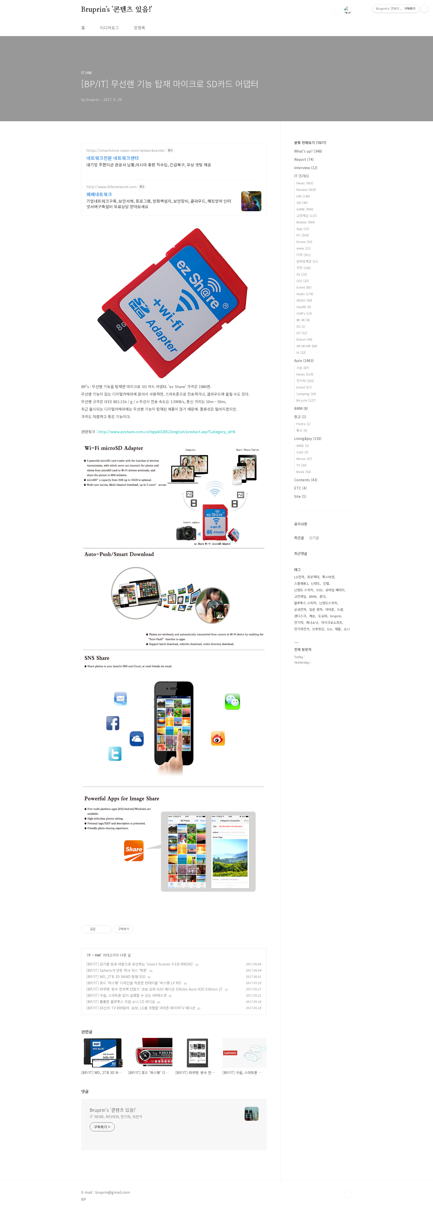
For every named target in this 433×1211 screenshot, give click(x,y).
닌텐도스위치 (328, 602)
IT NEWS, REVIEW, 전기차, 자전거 (116, 1116)
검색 (336, 10)
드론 (340, 609)
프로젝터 (313, 576)
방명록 (139, 28)
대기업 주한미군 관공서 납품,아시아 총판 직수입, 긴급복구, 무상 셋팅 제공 (148, 164)
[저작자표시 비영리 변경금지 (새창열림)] (140, 929)
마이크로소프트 (331, 622)
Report (304, 159)
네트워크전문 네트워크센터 (112, 158)
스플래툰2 (301, 583)
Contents (305, 479)
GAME (304, 209)
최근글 (299, 537)
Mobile (305, 222)
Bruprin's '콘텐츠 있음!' (116, 9)
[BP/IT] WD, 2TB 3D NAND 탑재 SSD (116, 976)
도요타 (322, 616)
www (303, 248)
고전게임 (306, 215)
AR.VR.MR (306, 345)
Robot (304, 339)
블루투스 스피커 (305, 602)
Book (303, 471)
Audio (304, 293)
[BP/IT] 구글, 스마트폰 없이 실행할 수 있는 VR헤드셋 (126, 995)
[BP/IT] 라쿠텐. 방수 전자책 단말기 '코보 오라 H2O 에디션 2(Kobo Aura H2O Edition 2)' (154, 989)
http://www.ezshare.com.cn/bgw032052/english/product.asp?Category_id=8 (166, 431)
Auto (304, 360)
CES (302, 280)
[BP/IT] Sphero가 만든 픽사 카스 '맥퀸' (116, 970)
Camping (306, 393)
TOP (348, 1194)
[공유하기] (100, 929)
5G (300, 326)
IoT (301, 332)
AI (301, 352)
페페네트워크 (99, 194)
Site (300, 496)
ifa (301, 274)
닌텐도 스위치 (303, 589)
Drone (304, 241)
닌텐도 (315, 583)
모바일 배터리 (335, 589)
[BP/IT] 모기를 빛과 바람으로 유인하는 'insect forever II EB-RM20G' (139, 963)
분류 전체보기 (310, 142)
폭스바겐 (328, 576)
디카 (303, 254)
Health (303, 306)
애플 (338, 629)
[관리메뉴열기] (424, 9)
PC (302, 235)
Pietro (303, 423)
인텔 (326, 583)
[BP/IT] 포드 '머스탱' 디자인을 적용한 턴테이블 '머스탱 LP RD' (134, 982)
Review (306, 189)
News (304, 183)
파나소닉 (312, 622)
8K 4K (303, 319)
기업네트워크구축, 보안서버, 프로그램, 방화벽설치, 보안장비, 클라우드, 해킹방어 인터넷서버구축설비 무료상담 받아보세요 (158, 203)
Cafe (302, 452)
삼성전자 (300, 609)
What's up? (308, 151)
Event (303, 287)
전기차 (305, 380)
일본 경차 (315, 609)
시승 (302, 367)
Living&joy (307, 438)
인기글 (314, 537)
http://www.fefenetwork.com (111, 187)
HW (98, 954)
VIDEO (304, 300)
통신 (301, 430)
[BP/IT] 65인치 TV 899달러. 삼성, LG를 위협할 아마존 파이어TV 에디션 (140, 1007)
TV (301, 465)
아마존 (329, 609)
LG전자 (299, 576)
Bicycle (305, 400)
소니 (347, 629)
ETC (300, 488)
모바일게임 (307, 261)
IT (89, 954)
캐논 (312, 616)
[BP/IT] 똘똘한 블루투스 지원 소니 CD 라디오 (120, 1001)
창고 (300, 416)
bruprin (335, 616)
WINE (302, 445)
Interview (305, 167)
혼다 (322, 596)
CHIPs (304, 313)
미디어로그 (109, 28)
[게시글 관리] (106, 929)
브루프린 (318, 629)
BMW (301, 408)
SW (302, 202)
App (302, 228)
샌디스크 (300, 616)
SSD (319, 589)
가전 (303, 267)
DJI (329, 629)
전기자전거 (301, 629)
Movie (304, 458)
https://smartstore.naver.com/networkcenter (125, 150)
